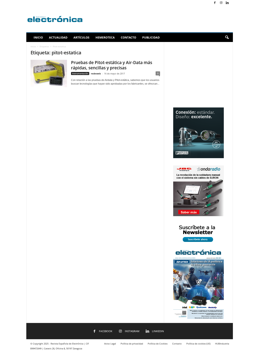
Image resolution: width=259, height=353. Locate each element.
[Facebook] (214, 3)
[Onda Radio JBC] (198, 215)
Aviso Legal (110, 343)
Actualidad (58, 37)
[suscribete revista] (198, 242)
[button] (226, 37)
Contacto (128, 37)
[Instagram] (221, 3)
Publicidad (151, 37)
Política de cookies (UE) (198, 343)
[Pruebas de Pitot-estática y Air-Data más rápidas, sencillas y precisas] (49, 73)
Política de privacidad (132, 343)
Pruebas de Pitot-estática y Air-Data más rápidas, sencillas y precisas (111, 65)
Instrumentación (80, 73)
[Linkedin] (227, 3)
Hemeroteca (105, 37)
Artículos (81, 37)
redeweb (96, 73)
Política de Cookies (158, 343)
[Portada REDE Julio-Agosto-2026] (198, 318)
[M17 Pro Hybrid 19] (198, 157)
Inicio (38, 37)
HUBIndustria (222, 343)
